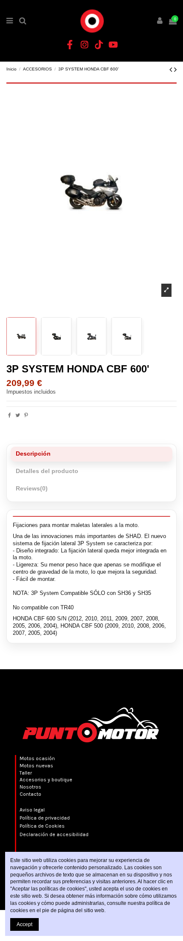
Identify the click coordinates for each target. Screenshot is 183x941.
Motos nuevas (36, 766)
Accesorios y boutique (46, 780)
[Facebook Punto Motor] (69, 44)
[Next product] (175, 69)
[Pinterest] (26, 415)
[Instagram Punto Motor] (84, 44)
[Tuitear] (17, 415)
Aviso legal (32, 810)
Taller (26, 773)
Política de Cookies (42, 826)
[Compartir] (9, 415)
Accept (24, 924)
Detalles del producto (47, 471)
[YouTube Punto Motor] (113, 44)
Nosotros (30, 787)
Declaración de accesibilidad (54, 834)
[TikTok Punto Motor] (98, 44)
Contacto (30, 794)
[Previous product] (171, 69)
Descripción (33, 454)
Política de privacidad (45, 818)
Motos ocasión (37, 758)
